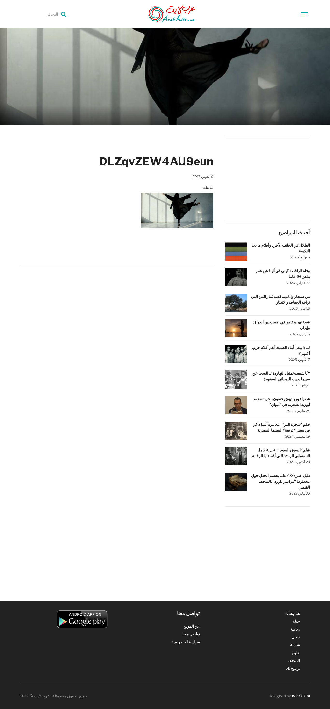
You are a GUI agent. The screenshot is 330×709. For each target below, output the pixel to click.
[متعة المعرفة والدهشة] (183, 14)
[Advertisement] (116, 309)
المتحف (294, 660)
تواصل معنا (191, 634)
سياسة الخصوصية (186, 642)
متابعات (208, 187)
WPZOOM (301, 696)
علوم (296, 653)
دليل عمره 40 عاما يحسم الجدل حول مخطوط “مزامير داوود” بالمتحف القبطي (280, 481)
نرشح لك (293, 668)
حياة (296, 621)
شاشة (295, 645)
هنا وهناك (292, 613)
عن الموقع (191, 626)
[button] (177, 210)
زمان (296, 637)
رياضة (295, 629)
